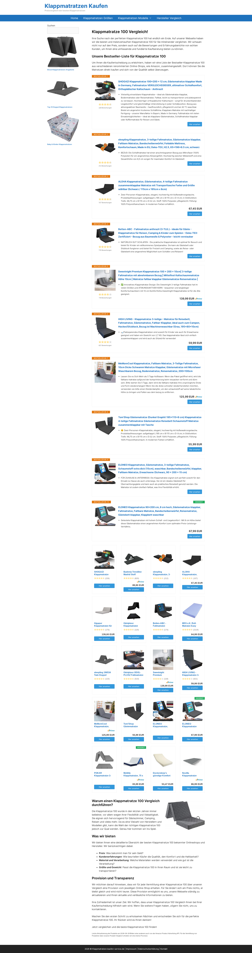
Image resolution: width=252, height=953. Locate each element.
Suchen (51, 25)
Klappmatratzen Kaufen (76, 5)
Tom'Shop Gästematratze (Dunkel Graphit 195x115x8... (131, 725)
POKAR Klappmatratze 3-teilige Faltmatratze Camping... (103, 774)
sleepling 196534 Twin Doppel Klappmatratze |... (102, 673)
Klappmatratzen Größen (98, 18)
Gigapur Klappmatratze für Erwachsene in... (103, 624)
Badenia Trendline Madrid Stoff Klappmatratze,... (133, 573)
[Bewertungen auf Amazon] (105, 104)
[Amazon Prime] (198, 299)
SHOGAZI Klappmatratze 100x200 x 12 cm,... (103, 573)
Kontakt (163, 949)
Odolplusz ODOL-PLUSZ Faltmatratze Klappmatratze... (133, 673)
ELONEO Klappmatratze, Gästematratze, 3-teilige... (161, 725)
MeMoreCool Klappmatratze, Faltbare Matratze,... (103, 725)
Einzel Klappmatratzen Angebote (60, 70)
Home (74, 18)
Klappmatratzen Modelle (133, 18)
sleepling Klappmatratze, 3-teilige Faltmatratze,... (161, 573)
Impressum (131, 949)
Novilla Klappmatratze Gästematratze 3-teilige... (190, 774)
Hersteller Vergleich (169, 18)
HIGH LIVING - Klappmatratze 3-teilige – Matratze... (191, 673)
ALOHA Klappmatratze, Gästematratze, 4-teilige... (190, 573)
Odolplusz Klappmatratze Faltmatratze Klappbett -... (131, 624)
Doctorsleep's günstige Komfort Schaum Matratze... (162, 774)
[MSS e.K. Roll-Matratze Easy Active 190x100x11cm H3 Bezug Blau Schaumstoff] (192, 610)
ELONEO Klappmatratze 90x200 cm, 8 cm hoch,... (190, 725)
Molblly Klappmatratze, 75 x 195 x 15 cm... (133, 774)
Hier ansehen (194, 124)
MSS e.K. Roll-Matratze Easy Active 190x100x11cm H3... (192, 624)
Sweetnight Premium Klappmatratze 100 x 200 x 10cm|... (163, 673)
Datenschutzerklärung (148, 949)
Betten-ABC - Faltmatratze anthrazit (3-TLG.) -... (163, 624)
